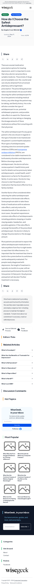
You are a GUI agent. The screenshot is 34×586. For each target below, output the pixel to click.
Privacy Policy (5, 583)
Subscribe (17, 425)
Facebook (6, 565)
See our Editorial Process (10, 329)
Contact (6, 555)
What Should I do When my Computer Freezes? (24, 455)
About (5, 552)
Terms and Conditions (16, 583)
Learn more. (28, 3)
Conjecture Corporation (20, 580)
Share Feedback (24, 329)
